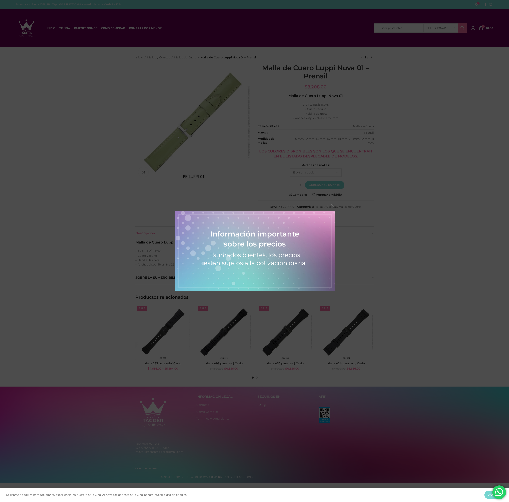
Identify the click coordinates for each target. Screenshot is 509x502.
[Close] (333, 206)
